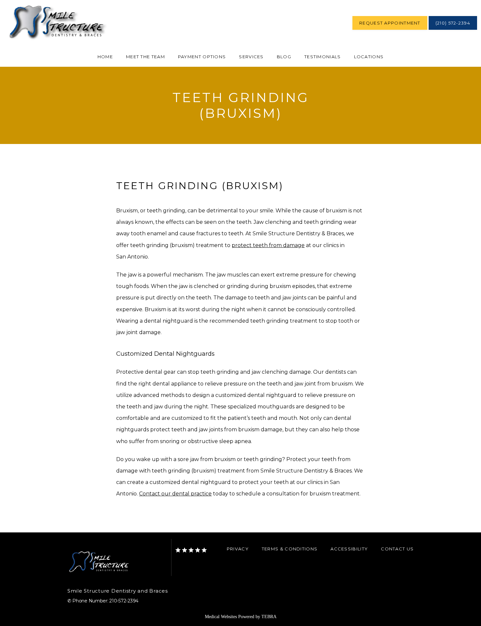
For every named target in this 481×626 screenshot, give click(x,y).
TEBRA (268, 616)
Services (251, 56)
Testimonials (322, 56)
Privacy (238, 548)
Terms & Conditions (289, 548)
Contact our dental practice (175, 494)
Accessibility (349, 548)
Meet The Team (145, 56)
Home (105, 56)
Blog (284, 56)
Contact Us (397, 548)
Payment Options (202, 56)
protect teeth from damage (268, 245)
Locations (369, 56)
